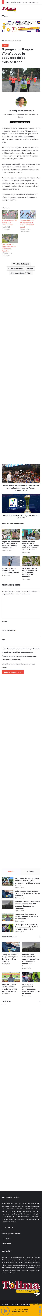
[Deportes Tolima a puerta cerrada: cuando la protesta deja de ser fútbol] (7, 917)
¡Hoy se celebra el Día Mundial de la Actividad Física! (9, 223)
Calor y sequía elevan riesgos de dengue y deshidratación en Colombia (27, 893)
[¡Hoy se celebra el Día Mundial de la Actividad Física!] (10, 215)
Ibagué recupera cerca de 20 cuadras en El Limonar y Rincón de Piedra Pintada (11, 545)
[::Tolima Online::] (9, 9)
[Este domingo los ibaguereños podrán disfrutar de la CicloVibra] (10, 238)
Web (3, 639)
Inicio (5, 40)
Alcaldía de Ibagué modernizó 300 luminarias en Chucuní (10, 570)
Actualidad (11, 40)
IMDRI (30, 268)
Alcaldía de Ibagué (21, 264)
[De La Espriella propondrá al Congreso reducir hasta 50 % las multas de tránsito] (7, 928)
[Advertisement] (21, 370)
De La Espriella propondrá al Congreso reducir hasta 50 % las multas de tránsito (26, 927)
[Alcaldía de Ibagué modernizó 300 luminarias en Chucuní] (11, 561)
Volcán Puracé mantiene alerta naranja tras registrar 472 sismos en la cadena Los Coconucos (27, 904)
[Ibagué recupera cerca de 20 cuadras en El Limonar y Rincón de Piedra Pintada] (11, 534)
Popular (11, 871)
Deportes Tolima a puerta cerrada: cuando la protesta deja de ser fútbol (26, 916)
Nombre (5, 621)
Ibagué (18, 40)
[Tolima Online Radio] (21, 26)
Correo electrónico (9, 630)
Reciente (30, 871)
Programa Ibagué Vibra (21, 273)
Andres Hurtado (16, 268)
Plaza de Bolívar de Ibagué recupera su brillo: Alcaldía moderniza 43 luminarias (29, 572)
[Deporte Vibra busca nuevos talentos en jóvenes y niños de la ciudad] (28, 215)
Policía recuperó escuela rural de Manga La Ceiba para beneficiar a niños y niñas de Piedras (30, 546)
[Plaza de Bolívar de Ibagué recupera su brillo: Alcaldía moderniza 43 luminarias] (31, 561)
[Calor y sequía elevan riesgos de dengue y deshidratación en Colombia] (7, 894)
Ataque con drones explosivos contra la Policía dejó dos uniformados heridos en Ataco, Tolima (27, 881)
